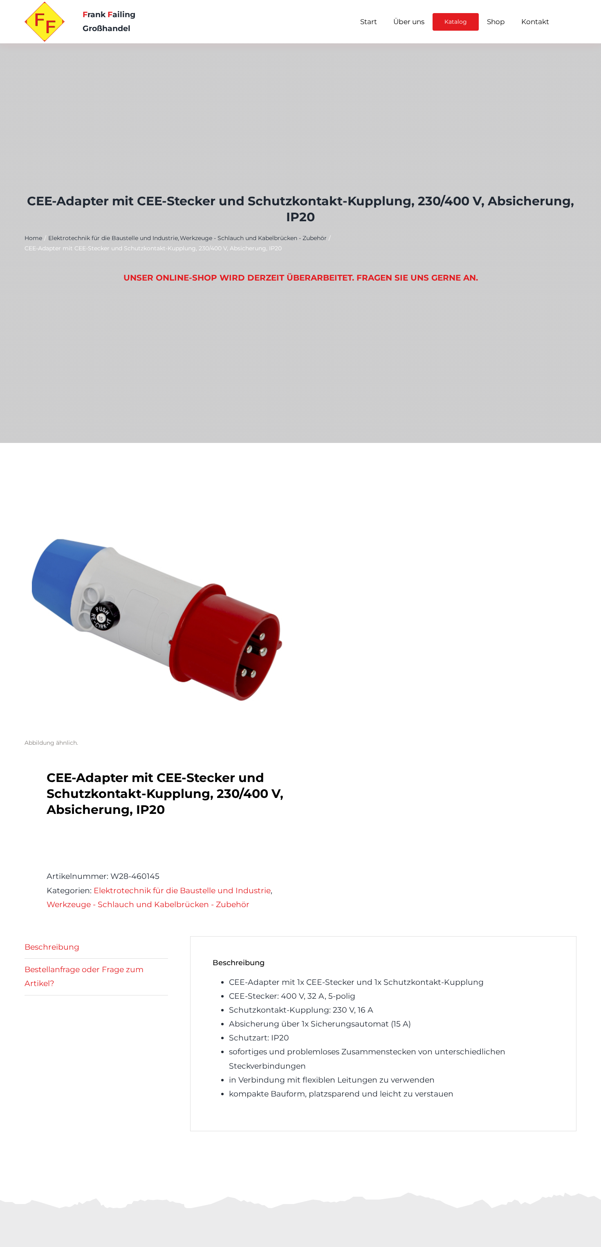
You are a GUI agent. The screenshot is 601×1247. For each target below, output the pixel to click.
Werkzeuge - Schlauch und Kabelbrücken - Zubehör (148, 904)
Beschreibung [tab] (52, 947)
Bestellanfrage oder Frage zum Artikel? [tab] (84, 976)
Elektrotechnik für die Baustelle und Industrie (182, 890)
